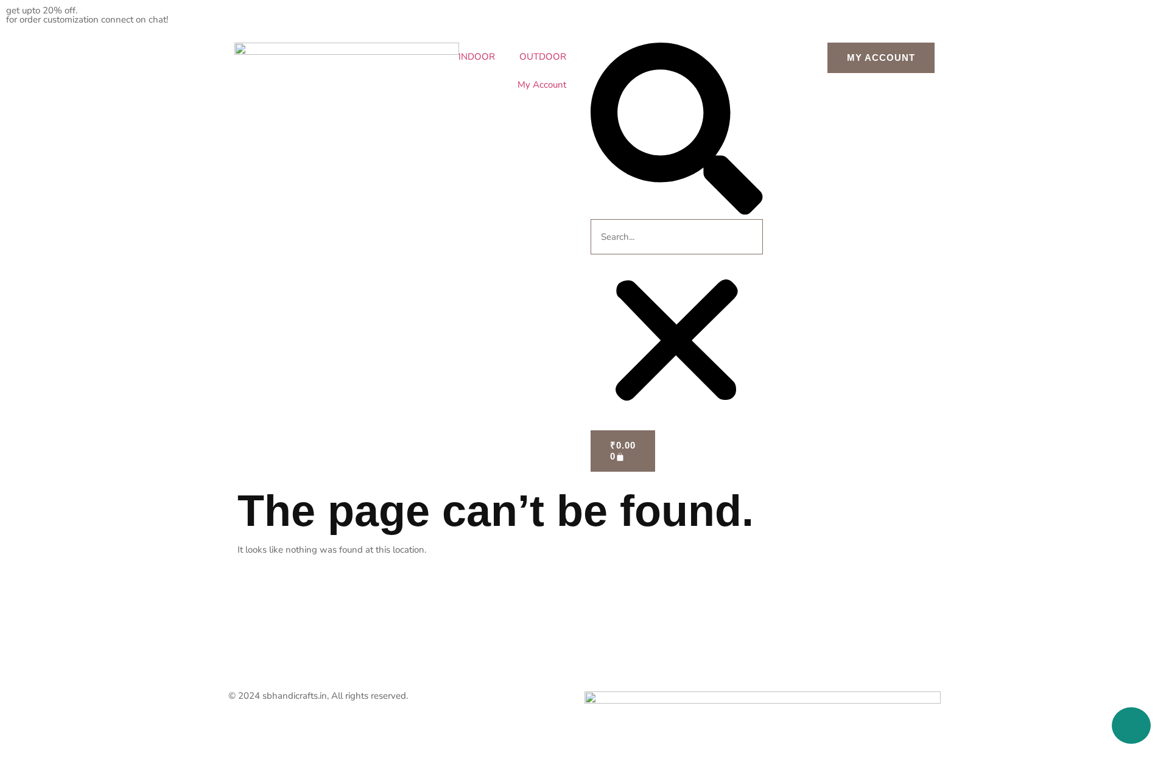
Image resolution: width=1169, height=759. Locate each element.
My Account (542, 85)
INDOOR (476, 57)
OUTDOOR (542, 57)
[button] (677, 131)
